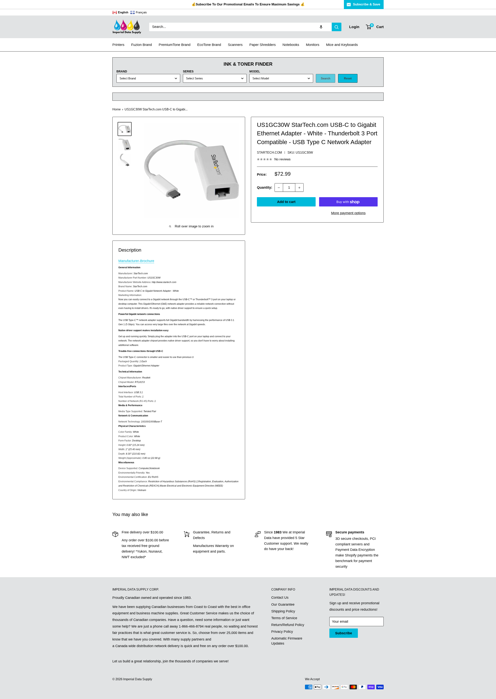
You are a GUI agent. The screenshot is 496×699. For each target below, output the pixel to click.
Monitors (312, 45)
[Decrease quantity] (279, 188)
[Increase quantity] (299, 188)
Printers (118, 45)
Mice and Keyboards (342, 45)
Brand (121, 71)
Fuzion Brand (141, 45)
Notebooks (290, 45)
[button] (321, 27)
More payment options (348, 213)
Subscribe (343, 633)
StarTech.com (269, 152)
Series (188, 71)
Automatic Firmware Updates (286, 640)
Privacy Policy (282, 632)
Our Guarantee (282, 604)
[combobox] (240, 27)
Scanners (235, 45)
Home (116, 109)
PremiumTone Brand (174, 45)
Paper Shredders (262, 45)
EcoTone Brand (209, 45)
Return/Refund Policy (287, 625)
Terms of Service (284, 618)
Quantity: (264, 187)
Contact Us (279, 597)
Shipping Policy (283, 611)
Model (254, 71)
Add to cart (286, 202)
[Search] (336, 27)
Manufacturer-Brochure (136, 261)
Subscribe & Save (366, 4)
